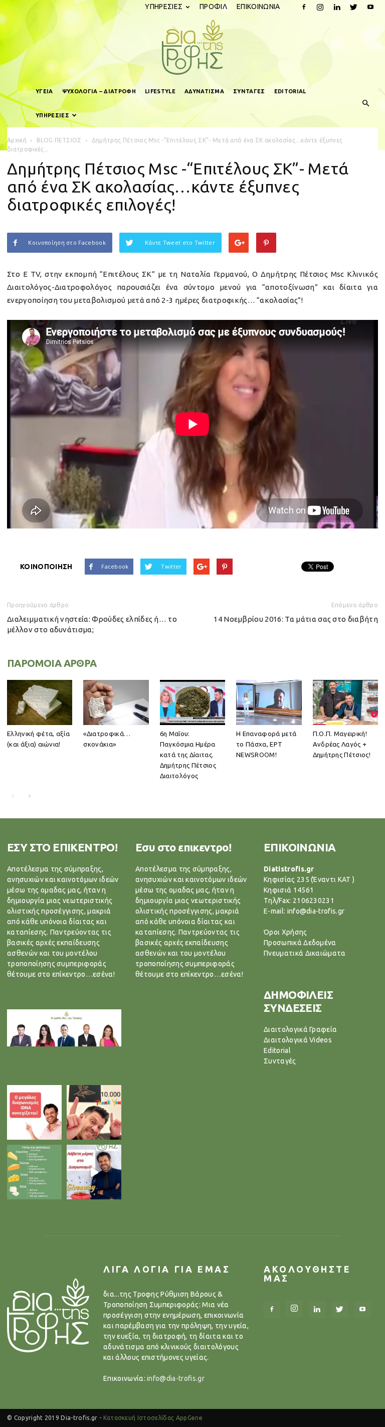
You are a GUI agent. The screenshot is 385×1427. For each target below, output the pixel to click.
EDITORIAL (290, 91)
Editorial (277, 1050)
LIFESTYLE (160, 91)
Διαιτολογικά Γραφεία (300, 1029)
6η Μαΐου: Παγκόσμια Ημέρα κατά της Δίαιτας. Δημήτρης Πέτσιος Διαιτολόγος (188, 754)
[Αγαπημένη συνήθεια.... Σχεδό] (34, 1172)
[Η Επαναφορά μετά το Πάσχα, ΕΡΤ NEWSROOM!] (268, 702)
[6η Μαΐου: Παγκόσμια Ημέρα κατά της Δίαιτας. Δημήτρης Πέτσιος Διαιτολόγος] (192, 702)
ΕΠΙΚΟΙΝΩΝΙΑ (258, 7)
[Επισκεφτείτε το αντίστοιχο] (34, 1112)
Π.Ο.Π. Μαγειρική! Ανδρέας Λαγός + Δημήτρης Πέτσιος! (341, 744)
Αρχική (17, 140)
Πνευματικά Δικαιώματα (305, 953)
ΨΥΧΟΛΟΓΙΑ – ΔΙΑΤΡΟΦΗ (99, 91)
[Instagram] (320, 7)
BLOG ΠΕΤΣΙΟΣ (59, 140)
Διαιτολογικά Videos (298, 1040)
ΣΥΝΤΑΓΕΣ (249, 91)
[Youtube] (370, 7)
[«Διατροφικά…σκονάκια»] (115, 702)
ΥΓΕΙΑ (44, 91)
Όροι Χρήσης (285, 932)
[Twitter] (353, 7)
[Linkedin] (336, 7)
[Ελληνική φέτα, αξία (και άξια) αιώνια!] (39, 702)
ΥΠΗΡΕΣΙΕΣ (163, 7)
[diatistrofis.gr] (192, 47)
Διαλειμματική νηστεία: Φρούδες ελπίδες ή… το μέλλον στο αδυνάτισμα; (92, 624)
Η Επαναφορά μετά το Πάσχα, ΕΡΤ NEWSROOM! (266, 744)
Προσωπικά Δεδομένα (300, 943)
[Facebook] (303, 7)
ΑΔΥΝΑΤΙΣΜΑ (204, 91)
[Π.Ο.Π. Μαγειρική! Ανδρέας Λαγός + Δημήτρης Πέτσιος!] (345, 702)
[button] (366, 103)
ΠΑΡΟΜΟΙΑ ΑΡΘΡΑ (52, 663)
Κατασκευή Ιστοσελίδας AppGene (153, 1417)
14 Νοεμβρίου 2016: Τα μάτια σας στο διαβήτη (296, 619)
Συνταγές (280, 1061)
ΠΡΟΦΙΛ (213, 7)
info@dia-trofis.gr (176, 1378)
